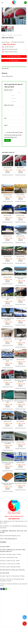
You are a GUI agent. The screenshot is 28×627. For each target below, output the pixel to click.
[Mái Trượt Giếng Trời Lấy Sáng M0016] (20, 394)
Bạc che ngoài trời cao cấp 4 (20, 339)
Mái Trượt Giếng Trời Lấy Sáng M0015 (7, 442)
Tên (5, 118)
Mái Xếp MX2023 (7, 194)
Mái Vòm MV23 (7, 380)
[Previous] (4, 16)
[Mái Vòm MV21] (20, 436)
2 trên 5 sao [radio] (15, 92)
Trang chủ (4, 35)
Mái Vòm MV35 (20, 194)
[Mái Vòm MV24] (20, 353)
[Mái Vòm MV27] (20, 291)
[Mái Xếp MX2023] (7, 188)
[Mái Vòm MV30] (7, 250)
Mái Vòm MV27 (20, 297)
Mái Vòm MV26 (20, 318)
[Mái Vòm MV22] (20, 415)
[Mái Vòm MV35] (20, 188)
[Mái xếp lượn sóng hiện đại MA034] (7, 456)
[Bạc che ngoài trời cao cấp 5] (7, 291)
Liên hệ (7, 172)
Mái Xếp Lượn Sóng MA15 (7, 360)
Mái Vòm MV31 (20, 236)
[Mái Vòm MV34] (7, 209)
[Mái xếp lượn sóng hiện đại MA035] (20, 374)
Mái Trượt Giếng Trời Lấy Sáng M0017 (7, 319)
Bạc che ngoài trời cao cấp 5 (7, 298)
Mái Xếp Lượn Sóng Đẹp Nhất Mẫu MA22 (7, 484)
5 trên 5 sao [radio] (8, 101)
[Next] (23, 16)
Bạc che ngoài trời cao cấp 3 (7, 401)
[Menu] (2, 3)
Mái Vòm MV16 (7, 167)
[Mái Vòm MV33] (20, 209)
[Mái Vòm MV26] (20, 312)
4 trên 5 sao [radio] (8, 98)
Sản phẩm (10, 35)
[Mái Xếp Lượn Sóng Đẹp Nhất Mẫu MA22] (7, 477)
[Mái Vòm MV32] (7, 229)
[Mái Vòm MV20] (20, 456)
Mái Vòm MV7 (20, 167)
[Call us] (6, 589)
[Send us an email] (4, 589)
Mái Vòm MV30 (7, 256)
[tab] (14, 68)
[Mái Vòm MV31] (20, 229)
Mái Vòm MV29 (20, 256)
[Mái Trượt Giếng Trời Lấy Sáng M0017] (7, 312)
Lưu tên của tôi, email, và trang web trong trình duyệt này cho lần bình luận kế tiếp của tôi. (13, 135)
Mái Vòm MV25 (7, 339)
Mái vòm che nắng (18, 35)
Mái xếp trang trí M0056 (20, 483)
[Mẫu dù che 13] (7, 415)
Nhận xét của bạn (9, 105)
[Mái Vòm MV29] (20, 250)
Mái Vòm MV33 (20, 215)
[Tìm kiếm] (25, 2)
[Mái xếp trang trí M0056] (20, 477)
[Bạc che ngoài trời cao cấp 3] (7, 394)
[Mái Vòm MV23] (7, 374)
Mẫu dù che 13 (7, 421)
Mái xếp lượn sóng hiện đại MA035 (20, 381)
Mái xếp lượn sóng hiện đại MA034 (7, 463)
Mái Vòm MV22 (20, 421)
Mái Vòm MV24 (20, 359)
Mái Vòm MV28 (7, 277)
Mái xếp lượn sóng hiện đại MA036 (20, 278)
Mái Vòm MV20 (20, 462)
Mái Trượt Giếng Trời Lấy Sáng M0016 (20, 401)
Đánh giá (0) (5, 68)
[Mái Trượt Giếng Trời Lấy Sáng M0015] (7, 436)
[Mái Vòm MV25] (7, 333)
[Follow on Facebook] (1, 589)
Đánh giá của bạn (8, 90)
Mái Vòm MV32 (7, 236)
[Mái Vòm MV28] (7, 271)
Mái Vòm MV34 (7, 215)
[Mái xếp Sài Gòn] (14, 2)
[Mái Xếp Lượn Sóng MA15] (7, 353)
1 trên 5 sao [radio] (7, 92)
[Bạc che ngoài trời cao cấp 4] (20, 333)
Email (6, 125)
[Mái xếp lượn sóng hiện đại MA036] (20, 271)
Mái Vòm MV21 (20, 442)
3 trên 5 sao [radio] (8, 95)
